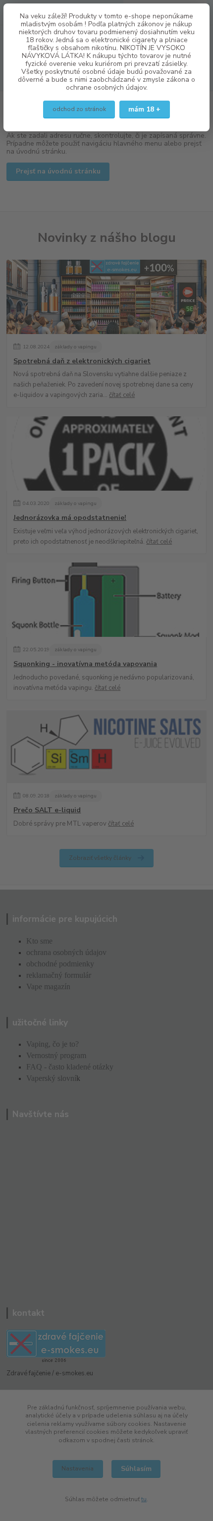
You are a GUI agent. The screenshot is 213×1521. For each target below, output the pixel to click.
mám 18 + (144, 109)
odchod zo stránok (79, 109)
